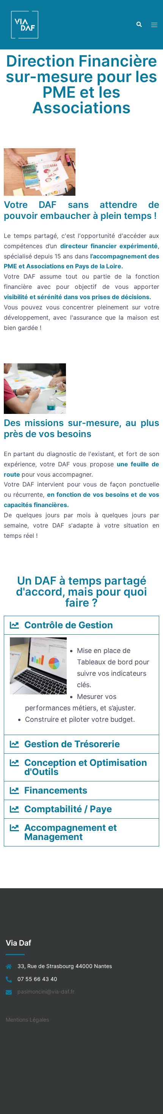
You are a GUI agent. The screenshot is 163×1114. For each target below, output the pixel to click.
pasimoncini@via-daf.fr (45, 991)
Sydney (128, 1100)
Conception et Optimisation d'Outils (85, 767)
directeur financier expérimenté (109, 246)
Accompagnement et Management (70, 832)
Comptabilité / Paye (68, 809)
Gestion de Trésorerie (72, 744)
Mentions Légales (27, 1019)
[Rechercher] (139, 25)
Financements (55, 790)
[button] (81, 625)
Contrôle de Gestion (68, 625)
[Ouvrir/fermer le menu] (154, 25)
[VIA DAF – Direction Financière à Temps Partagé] (25, 24)
